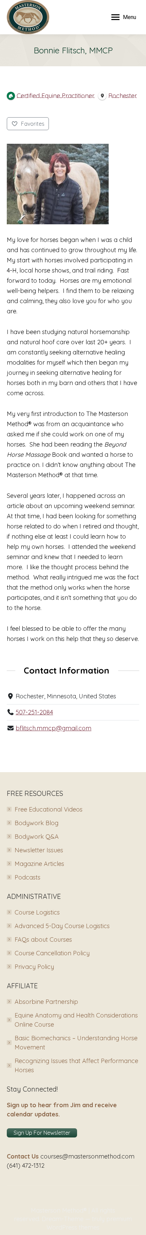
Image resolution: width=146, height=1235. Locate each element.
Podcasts (27, 877)
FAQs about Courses (43, 939)
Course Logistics (37, 912)
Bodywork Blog (36, 823)
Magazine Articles (39, 864)
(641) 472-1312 (25, 1165)
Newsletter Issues (39, 850)
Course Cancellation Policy (52, 953)
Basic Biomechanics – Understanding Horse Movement (76, 1042)
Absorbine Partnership (46, 1002)
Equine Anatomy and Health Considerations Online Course (76, 1019)
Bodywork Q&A (37, 836)
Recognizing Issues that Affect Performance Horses (76, 1065)
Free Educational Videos (49, 809)
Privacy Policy (34, 967)
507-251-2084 (34, 712)
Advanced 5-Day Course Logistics (62, 926)
